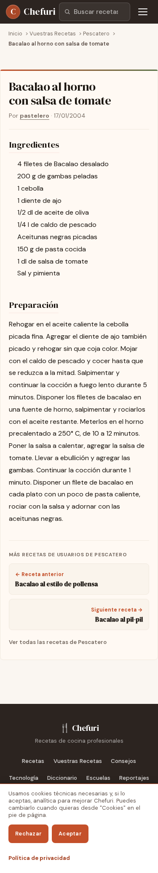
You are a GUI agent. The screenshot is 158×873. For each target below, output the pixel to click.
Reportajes (134, 777)
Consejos (123, 761)
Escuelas (98, 777)
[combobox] (94, 12)
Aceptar (70, 833)
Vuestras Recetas (78, 761)
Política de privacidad (39, 858)
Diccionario (62, 777)
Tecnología (23, 777)
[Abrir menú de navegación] (143, 12)
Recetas (33, 761)
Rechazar (28, 833)
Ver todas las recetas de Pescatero (58, 642)
